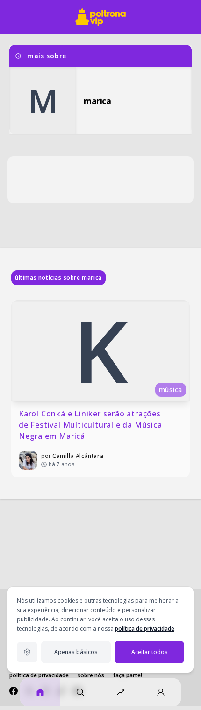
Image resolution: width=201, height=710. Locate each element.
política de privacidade (144, 629)
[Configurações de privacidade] (27, 652)
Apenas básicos (76, 652)
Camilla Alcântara (77, 456)
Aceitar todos (149, 652)
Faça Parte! (127, 675)
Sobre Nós (91, 675)
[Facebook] (13, 691)
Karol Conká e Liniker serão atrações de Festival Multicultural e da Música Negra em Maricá (91, 424)
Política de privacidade (39, 675)
